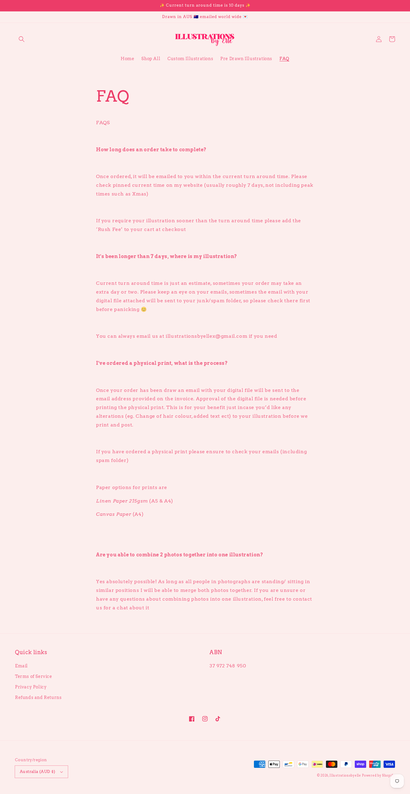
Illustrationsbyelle (345, 775)
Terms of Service (33, 676)
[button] (21, 39)
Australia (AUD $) (38, 771)
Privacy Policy (31, 687)
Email (21, 665)
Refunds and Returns (38, 697)
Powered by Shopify (378, 775)
